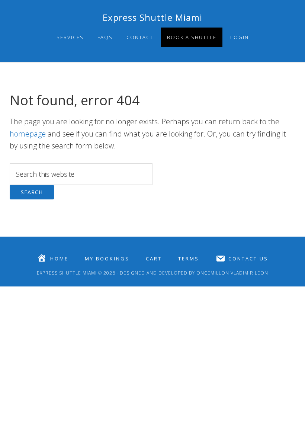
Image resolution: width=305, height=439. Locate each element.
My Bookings (107, 258)
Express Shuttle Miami (152, 17)
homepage (28, 134)
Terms (188, 258)
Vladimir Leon (248, 273)
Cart (154, 258)
